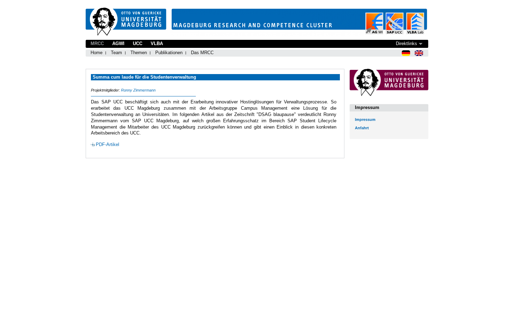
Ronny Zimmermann (138, 90)
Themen (138, 52)
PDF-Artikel (107, 144)
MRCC (97, 43)
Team (116, 52)
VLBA (157, 43)
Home (96, 52)
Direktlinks (406, 43)
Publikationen (169, 52)
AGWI (118, 43)
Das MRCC (202, 52)
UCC (137, 43)
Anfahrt (362, 128)
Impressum (365, 119)
